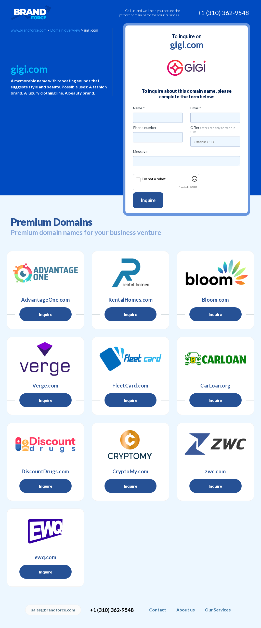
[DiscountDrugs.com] (45, 444)
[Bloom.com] (215, 273)
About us (185, 609)
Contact (157, 609)
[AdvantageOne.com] (45, 273)
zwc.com (215, 471)
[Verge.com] (45, 358)
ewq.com (46, 557)
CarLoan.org (215, 385)
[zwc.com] (215, 444)
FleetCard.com (130, 385)
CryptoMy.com (130, 471)
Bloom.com (215, 300)
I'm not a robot (154, 179)
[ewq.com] (45, 530)
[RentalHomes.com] (130, 273)
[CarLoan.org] (215, 358)
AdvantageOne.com (45, 300)
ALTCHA (193, 187)
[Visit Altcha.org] (194, 180)
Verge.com (45, 385)
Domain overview (65, 30)
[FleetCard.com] (130, 358)
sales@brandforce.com (53, 609)
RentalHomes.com (130, 300)
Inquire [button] (45, 314)
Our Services (218, 609)
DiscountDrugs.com (45, 471)
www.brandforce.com (28, 30)
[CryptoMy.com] (130, 444)
